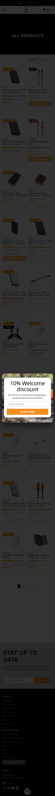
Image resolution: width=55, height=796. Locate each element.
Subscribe (27, 411)
